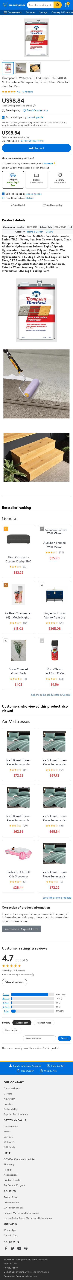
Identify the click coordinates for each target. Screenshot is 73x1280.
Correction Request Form (21, 929)
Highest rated (44, 1022)
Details (29, 198)
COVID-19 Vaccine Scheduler (19, 1159)
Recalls (7, 1169)
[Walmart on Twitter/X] (12, 1248)
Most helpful (11, 1030)
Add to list (19, 204)
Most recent (22, 1022)
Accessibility (10, 1174)
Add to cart (36, 148)
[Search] (58, 5)
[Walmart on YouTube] (19, 1248)
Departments (14, 12)
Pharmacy (9, 1164)
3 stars (6, 1002)
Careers (8, 1093)
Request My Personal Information (21, 1213)
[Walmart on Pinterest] (26, 1248)
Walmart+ (9, 1142)
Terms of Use (10, 1197)
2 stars (6, 1006)
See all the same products (57, 897)
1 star (6, 1011)
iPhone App (10, 1230)
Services (30, 12)
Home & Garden (35, 231)
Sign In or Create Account (27, 1065)
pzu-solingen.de (35, 117)
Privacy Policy (11, 1202)
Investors (8, 1104)
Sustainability (11, 1109)
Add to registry (54, 204)
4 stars (5, 998)
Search (64, 1038)
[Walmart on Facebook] (6, 1248)
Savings (43, 12)
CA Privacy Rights (13, 1207)
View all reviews (14, 982)
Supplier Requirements (16, 1114)
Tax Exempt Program (14, 1185)
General (49, 231)
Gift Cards (9, 1147)
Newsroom (9, 1098)
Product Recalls (12, 1179)
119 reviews (27, 91)
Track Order (27, 1070)
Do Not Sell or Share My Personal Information (28, 1218)
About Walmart (12, 1088)
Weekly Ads (50, 1070)
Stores (7, 1131)
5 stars (6, 994)
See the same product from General (51, 694)
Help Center (57, 1065)
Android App (10, 1235)
